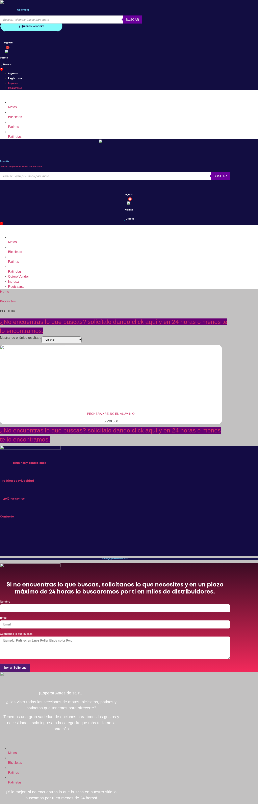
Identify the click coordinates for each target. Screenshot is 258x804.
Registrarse (15, 78)
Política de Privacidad (18, 481)
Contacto (7, 516)
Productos (8, 301)
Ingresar (13, 74)
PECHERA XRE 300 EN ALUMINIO (111, 413)
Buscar (132, 19)
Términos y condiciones (29, 463)
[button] (115, 95)
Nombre (5, 601)
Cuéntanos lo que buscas (16, 633)
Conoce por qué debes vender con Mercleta (21, 166)
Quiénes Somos (14, 499)
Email (3, 617)
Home (4, 292)
